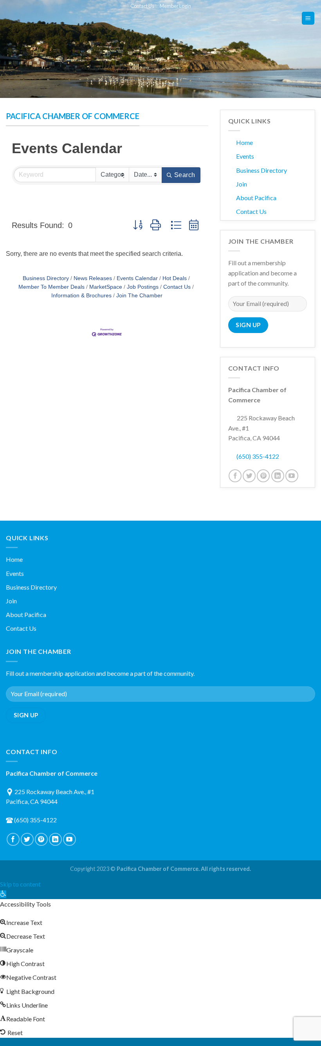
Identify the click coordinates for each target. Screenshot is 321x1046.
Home (244, 142)
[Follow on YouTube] (291, 475)
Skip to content (20, 884)
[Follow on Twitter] (249, 475)
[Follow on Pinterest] (263, 475)
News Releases (93, 278)
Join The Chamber (139, 296)
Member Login (175, 6)
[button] (137, 225)
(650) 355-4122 (257, 456)
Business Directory (46, 278)
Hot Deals (174, 278)
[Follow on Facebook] (235, 475)
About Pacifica (256, 197)
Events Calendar (137, 278)
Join (241, 184)
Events (245, 156)
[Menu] (308, 18)
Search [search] (184, 175)
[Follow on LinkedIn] (277, 475)
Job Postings (143, 287)
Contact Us (142, 6)
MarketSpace (105, 287)
